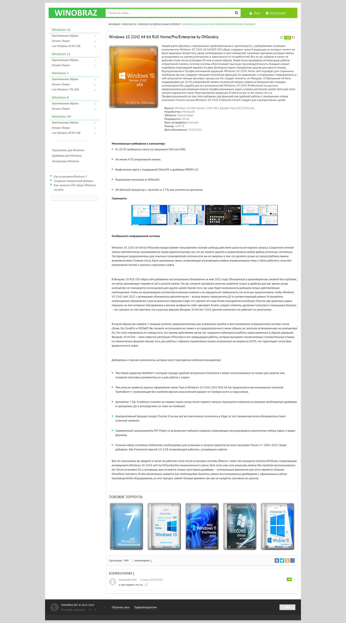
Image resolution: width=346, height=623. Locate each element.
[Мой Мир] (292, 560)
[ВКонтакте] (277, 560)
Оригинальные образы (65, 35)
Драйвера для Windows (67, 155)
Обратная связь (121, 607)
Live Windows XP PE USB (66, 133)
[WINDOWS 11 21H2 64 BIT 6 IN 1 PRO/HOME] (202, 526)
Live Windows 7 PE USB (65, 89)
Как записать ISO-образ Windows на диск (75, 187)
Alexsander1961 (128, 579)
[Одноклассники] (287, 560)
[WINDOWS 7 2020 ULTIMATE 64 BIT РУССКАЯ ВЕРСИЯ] (240, 526)
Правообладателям (145, 607)
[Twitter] (282, 560)
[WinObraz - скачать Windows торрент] (75, 13)
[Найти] (236, 13)
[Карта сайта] (95, 609)
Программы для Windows (68, 150)
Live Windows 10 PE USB (66, 46)
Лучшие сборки (61, 41)
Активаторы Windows (65, 161)
